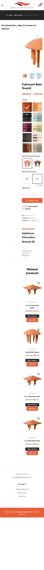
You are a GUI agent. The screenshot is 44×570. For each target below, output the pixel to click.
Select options (32, 316)
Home (10, 15)
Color (24, 100)
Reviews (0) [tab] (28, 241)
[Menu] (4, 5)
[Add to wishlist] (38, 283)
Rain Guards (18, 15)
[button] (37, 36)
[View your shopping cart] (39, 5)
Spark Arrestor (29, 171)
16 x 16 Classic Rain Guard (32, 307)
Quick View (32, 320)
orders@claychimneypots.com (22, 477)
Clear (40, 185)
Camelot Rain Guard (32, 352)
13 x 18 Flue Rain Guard (32, 441)
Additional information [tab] (28, 235)
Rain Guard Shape (31, 156)
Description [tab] (28, 228)
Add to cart (34, 200)
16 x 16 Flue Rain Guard (32, 396)
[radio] (27, 107)
